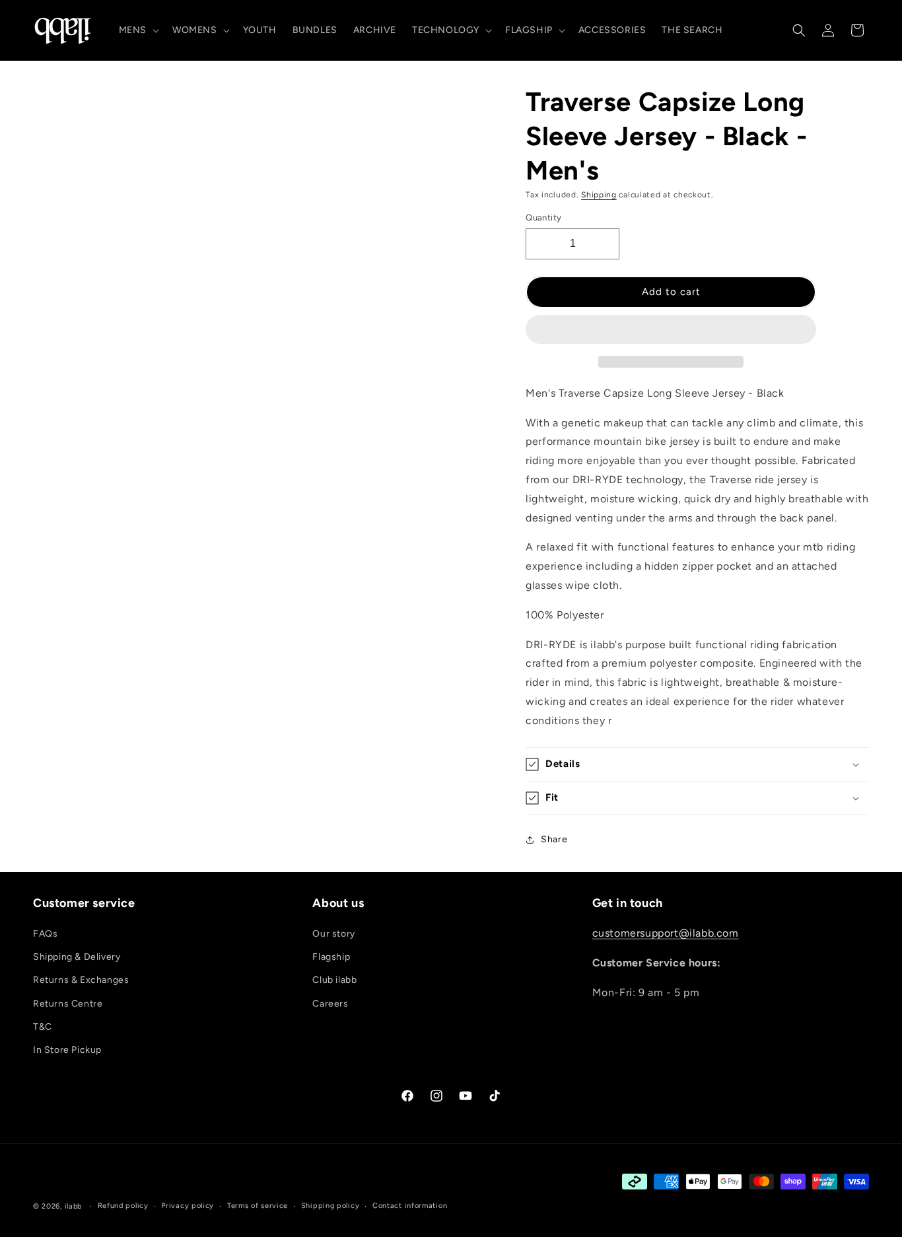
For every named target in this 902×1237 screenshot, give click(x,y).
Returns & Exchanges (81, 980)
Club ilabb (334, 980)
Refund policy (123, 1205)
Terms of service (257, 1205)
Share (554, 839)
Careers (330, 1003)
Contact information (409, 1205)
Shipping (599, 194)
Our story (333, 933)
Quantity (543, 217)
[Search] (799, 30)
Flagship (331, 956)
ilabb (74, 1206)
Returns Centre (67, 1003)
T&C (42, 1026)
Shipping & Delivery (76, 956)
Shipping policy (330, 1205)
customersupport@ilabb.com (665, 933)
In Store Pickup (67, 1049)
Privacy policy (187, 1205)
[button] (671, 330)
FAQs (45, 933)
